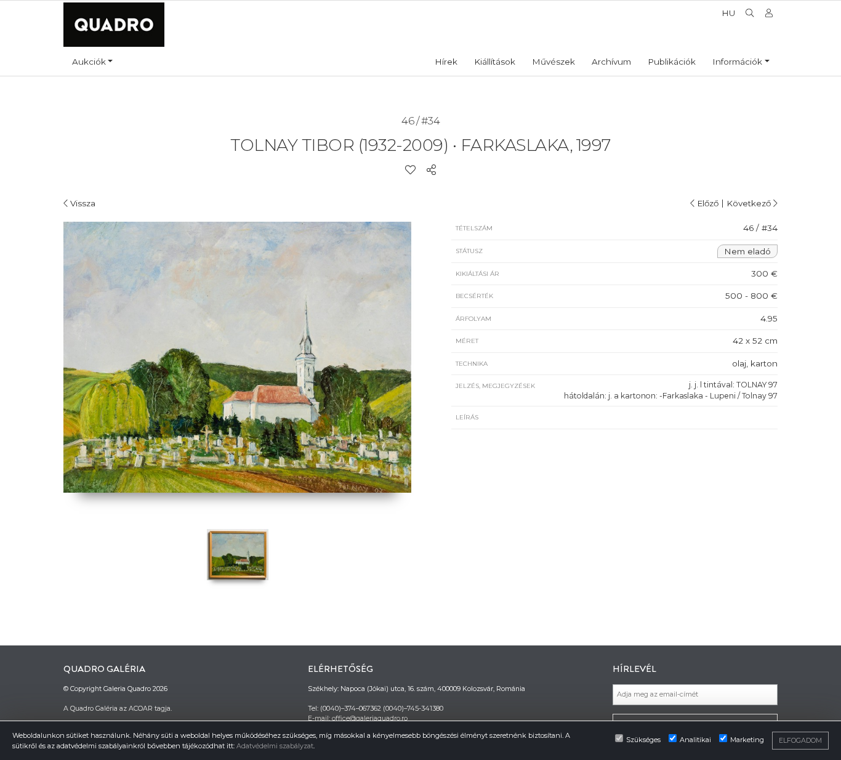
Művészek (553, 62)
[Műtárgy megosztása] (431, 170)
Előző (706, 203)
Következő (749, 203)
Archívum (611, 62)
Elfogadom (800, 740)
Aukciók (89, 62)
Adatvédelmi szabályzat (274, 746)
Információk (737, 62)
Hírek (446, 62)
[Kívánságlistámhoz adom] (410, 170)
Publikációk (672, 62)
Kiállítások (494, 62)
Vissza (81, 203)
